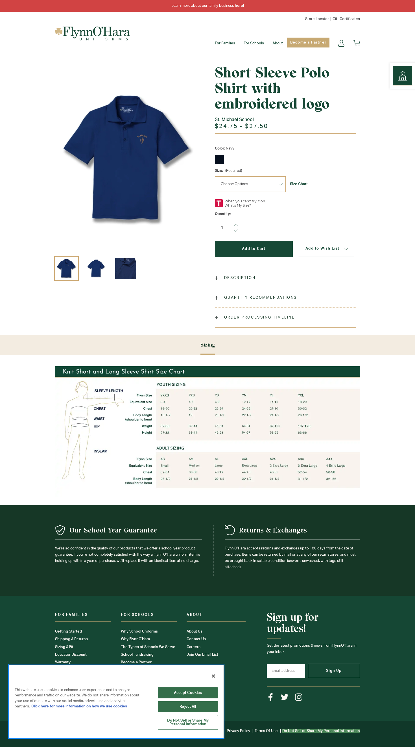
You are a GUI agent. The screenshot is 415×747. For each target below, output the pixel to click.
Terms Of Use (266, 731)
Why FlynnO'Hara (135, 639)
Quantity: (223, 214)
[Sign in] (341, 43)
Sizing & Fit (64, 647)
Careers (193, 647)
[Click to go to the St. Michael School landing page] (402, 76)
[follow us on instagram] (299, 697)
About (277, 43)
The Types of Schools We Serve (148, 647)
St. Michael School (234, 119)
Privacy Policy (238, 731)
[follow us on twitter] (285, 697)
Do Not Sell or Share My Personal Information (188, 722)
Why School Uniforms (139, 631)
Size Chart (299, 184)
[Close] (213, 676)
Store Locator (317, 19)
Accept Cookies (188, 693)
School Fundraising (137, 655)
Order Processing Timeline (258, 317)
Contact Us (196, 639)
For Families (225, 43)
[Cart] (356, 43)
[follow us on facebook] (270, 697)
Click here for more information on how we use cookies (79, 706)
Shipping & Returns (71, 639)
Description (238, 278)
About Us (194, 631)
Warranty (63, 662)
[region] (116, 701)
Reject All (188, 707)
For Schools (254, 43)
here (239, 6)
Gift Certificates (346, 19)
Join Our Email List (202, 655)
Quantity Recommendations (259, 298)
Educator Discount (71, 655)
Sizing (207, 345)
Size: (228, 171)
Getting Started (68, 631)
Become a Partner (308, 42)
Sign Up (334, 671)
